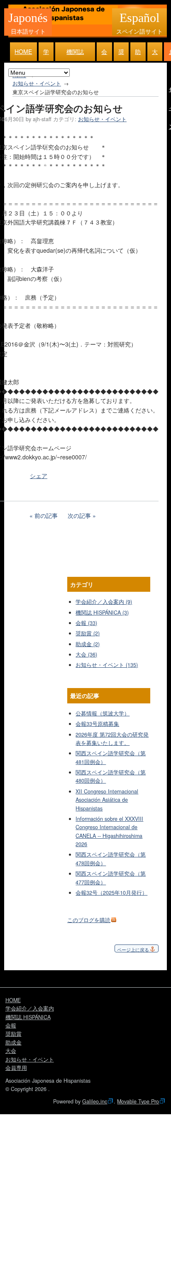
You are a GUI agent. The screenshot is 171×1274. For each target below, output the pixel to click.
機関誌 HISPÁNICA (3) (102, 612)
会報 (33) (86, 623)
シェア (38, 475)
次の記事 (79, 515)
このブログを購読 (88, 920)
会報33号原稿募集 (97, 723)
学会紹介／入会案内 (46, 54)
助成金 (138, 54)
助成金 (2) (88, 644)
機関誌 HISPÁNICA (75, 54)
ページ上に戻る (133, 949)
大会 (155, 54)
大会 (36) (86, 654)
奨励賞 (121, 54)
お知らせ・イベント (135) (107, 665)
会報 (104, 54)
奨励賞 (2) (88, 633)
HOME (23, 51)
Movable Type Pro (138, 1101)
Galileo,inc (94, 1101)
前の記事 (46, 515)
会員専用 (16, 1067)
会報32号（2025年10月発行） (111, 892)
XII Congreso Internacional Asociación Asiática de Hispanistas (107, 800)
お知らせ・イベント (36, 83)
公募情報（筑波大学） (102, 713)
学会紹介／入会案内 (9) (104, 601)
